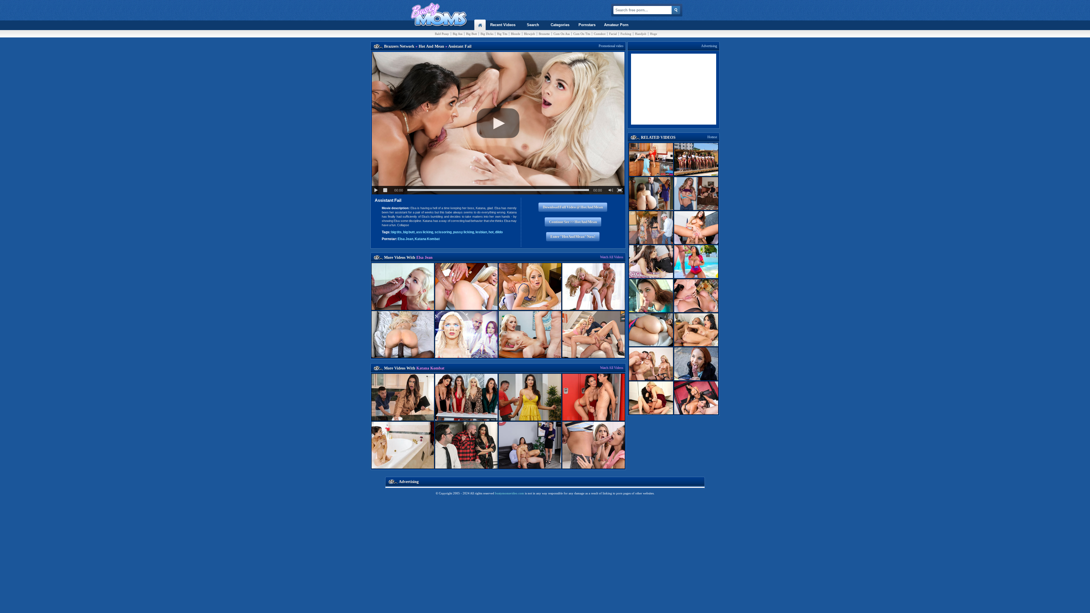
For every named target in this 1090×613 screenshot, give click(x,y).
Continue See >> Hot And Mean (573, 222)
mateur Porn (616, 25)
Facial (613, 33)
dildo (499, 232)
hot (491, 232)
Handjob (640, 33)
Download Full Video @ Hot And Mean (573, 207)
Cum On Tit (581, 33)
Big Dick (487, 33)
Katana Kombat (427, 239)
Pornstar (587, 25)
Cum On (562, 33)
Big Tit (502, 33)
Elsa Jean (405, 239)
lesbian (481, 232)
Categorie (560, 25)
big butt (409, 232)
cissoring (443, 232)
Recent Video (502, 25)
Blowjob (529, 33)
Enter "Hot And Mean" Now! (572, 236)
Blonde (515, 33)
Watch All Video (611, 257)
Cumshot (599, 33)
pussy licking (463, 232)
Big (457, 33)
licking (424, 232)
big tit (396, 232)
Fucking (626, 33)
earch (533, 25)
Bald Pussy (442, 33)
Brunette (544, 33)
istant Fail (388, 200)
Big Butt (471, 33)
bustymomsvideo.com (509, 493)
